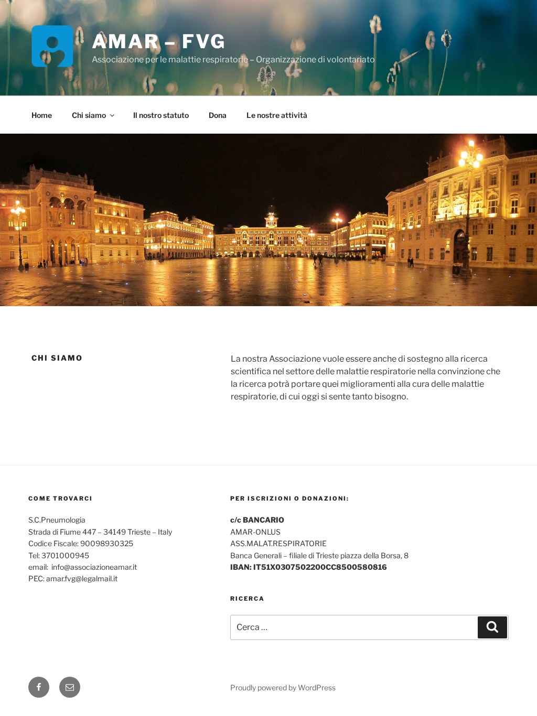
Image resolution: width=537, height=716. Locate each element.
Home (41, 115)
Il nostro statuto (161, 115)
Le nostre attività (276, 115)
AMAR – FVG (159, 41)
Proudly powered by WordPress (283, 687)
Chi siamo (89, 115)
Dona (218, 115)
